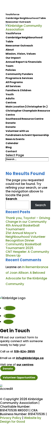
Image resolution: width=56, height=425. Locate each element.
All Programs (14, 82)
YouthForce (13, 33)
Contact (11, 151)
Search (11, 199)
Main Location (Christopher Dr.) (27, 106)
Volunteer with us (17, 131)
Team (9, 66)
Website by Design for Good (20, 420)
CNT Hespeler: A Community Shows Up (27, 253)
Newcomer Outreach (18, 21)
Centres (11, 102)
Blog (9, 147)
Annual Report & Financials (24, 62)
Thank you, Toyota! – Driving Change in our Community (28, 220)
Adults (10, 98)
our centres (24, 364)
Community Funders (19, 74)
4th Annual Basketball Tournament (23, 227)
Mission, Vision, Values (21, 54)
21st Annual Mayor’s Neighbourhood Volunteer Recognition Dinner (25, 237)
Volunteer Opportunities (19, 377)
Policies (11, 70)
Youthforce (12, 14)
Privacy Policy (10, 418)
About (10, 49)
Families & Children (18, 90)
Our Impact (13, 58)
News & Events (15, 139)
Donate (11, 123)
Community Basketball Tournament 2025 (23, 246)
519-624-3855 (24, 351)
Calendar (12, 143)
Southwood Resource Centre (24, 119)
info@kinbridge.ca (30, 358)
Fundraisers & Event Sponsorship (27, 135)
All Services (13, 86)
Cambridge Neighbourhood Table (26, 18)
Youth (10, 94)
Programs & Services (19, 78)
